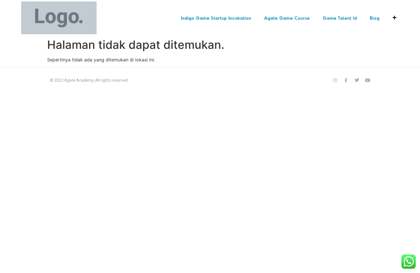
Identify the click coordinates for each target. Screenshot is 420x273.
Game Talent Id (340, 18)
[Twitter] (357, 80)
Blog (374, 18)
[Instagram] (335, 80)
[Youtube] (367, 80)
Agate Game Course (287, 18)
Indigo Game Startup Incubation (216, 18)
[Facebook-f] (346, 80)
